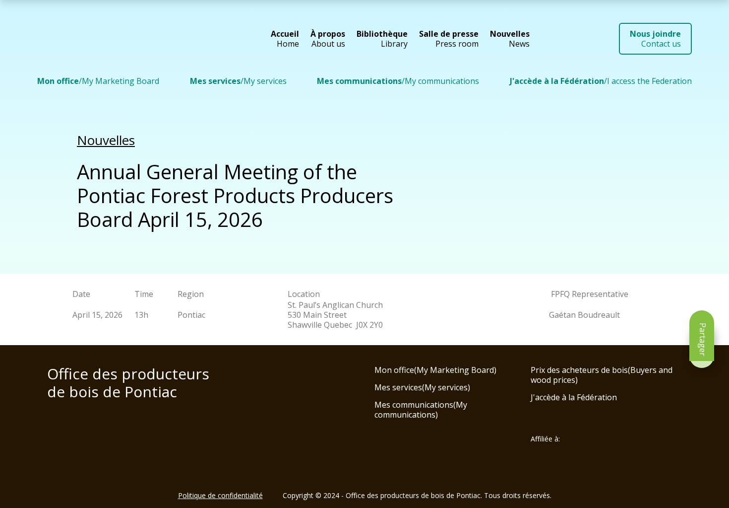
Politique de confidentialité (220, 495)
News (510, 38)
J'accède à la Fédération (574, 397)
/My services (238, 80)
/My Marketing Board (98, 80)
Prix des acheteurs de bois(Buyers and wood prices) (601, 374)
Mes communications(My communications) (420, 409)
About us (327, 38)
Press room (449, 38)
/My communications (398, 80)
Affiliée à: (545, 439)
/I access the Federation (601, 80)
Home (285, 38)
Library (382, 38)
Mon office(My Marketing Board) (435, 369)
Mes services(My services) (422, 387)
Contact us (655, 38)
